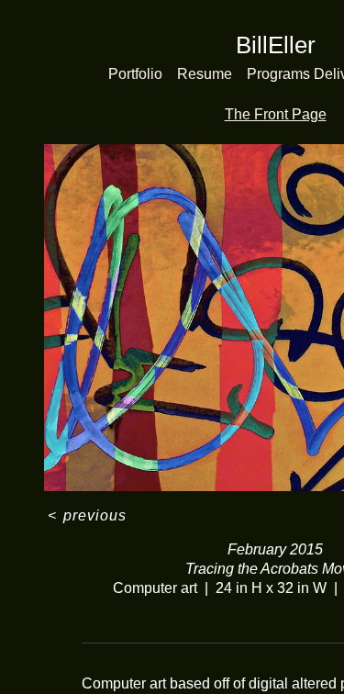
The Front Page (276, 114)
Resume (204, 74)
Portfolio (135, 74)
